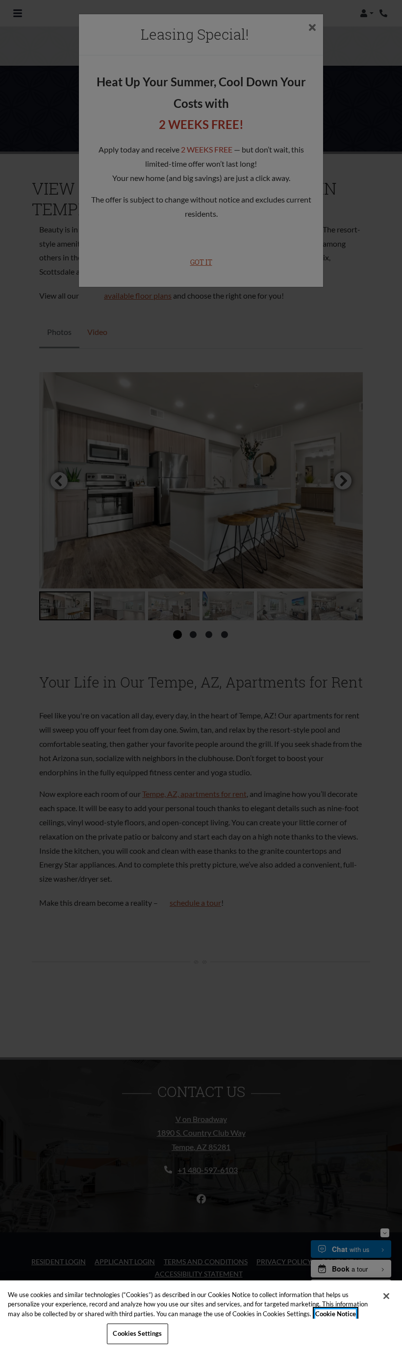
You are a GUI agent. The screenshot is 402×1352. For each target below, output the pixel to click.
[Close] (386, 1296)
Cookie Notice (335, 1314)
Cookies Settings (137, 1333)
